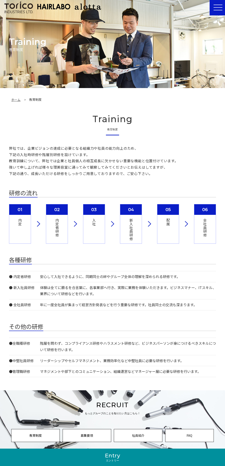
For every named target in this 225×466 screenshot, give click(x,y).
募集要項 (87, 435)
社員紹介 (138, 435)
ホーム (15, 99)
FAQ (189, 435)
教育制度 (35, 435)
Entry (112, 457)
